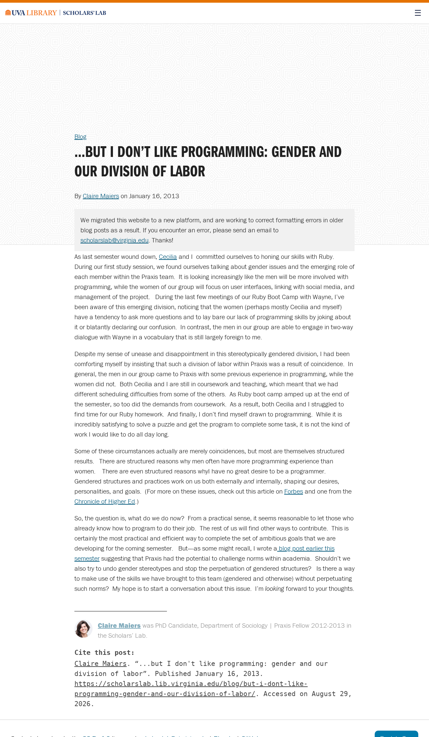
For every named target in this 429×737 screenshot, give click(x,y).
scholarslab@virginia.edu (114, 240)
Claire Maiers (101, 195)
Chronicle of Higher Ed (104, 501)
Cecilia (168, 256)
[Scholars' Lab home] (55, 13)
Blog (80, 136)
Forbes (293, 491)
